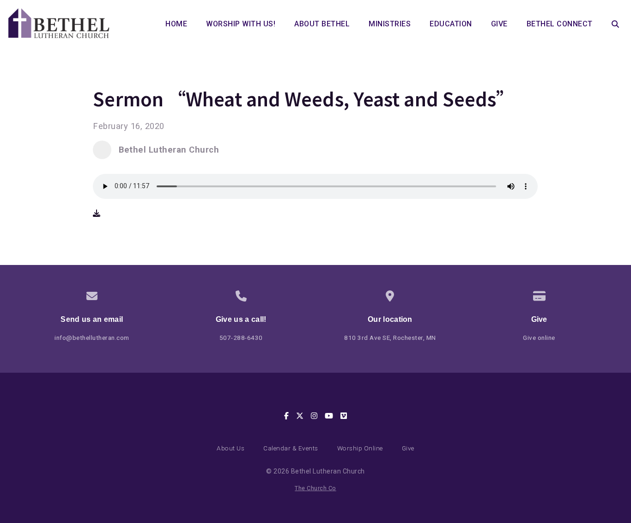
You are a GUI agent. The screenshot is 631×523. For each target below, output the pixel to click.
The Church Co (315, 488)
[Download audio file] (96, 213)
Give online (539, 337)
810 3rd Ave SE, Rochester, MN (390, 337)
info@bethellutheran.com (92, 337)
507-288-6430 (241, 337)
